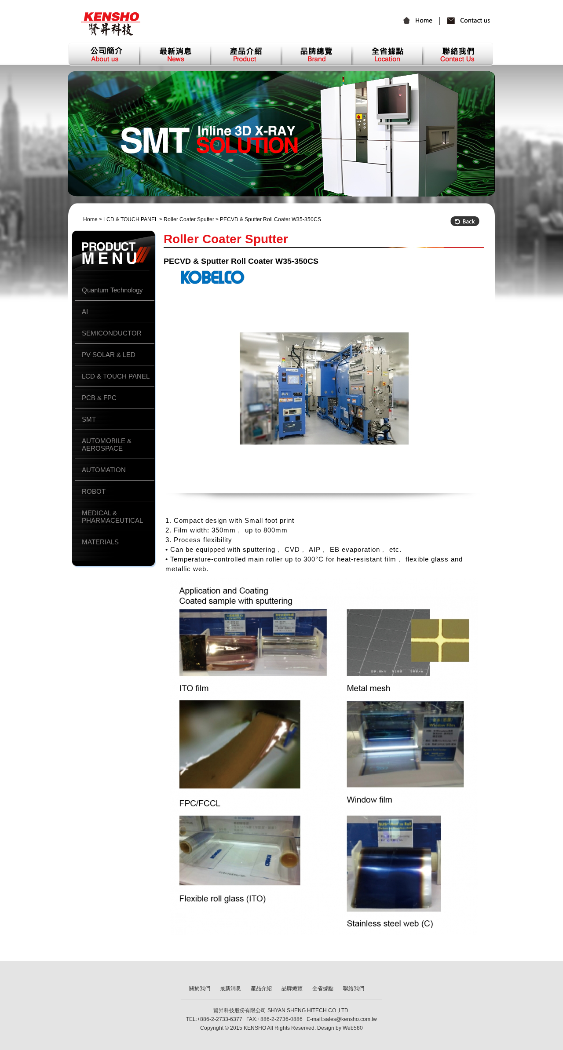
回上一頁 (465, 221)
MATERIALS (100, 542)
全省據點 (386, 54)
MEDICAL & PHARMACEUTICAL (112, 516)
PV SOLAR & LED (108, 354)
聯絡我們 (465, 21)
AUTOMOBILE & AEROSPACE (107, 444)
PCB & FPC (99, 397)
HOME (421, 21)
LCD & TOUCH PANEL (130, 219)
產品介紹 (245, 54)
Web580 (353, 1028)
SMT (89, 419)
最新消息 (174, 54)
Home (90, 219)
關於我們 (103, 54)
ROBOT (94, 491)
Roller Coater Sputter (189, 219)
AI (85, 311)
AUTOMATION (104, 470)
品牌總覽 (316, 54)
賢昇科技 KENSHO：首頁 (110, 24)
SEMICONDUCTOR (112, 333)
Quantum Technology (112, 290)
